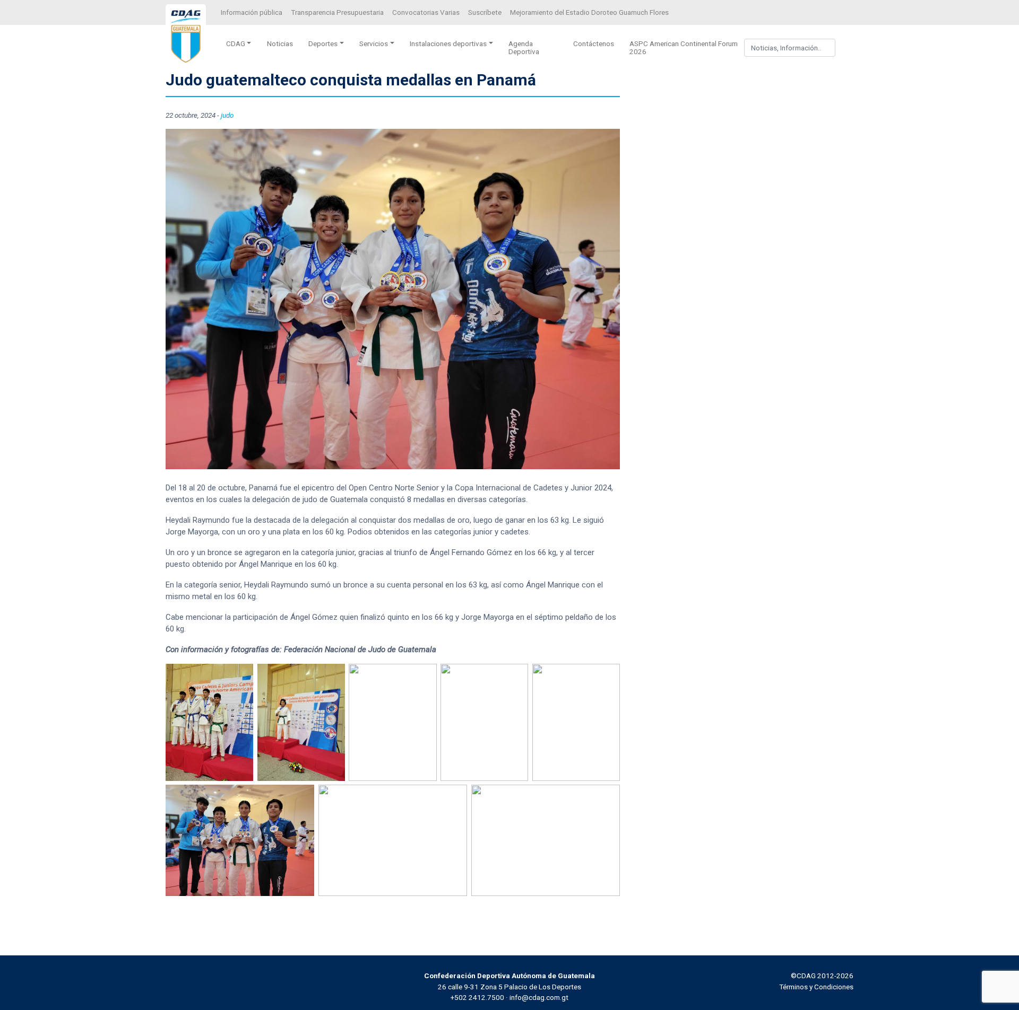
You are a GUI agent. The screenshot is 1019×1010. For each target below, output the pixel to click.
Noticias (280, 43)
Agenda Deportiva (523, 47)
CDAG (235, 43)
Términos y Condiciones (816, 986)
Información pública (251, 12)
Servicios (373, 43)
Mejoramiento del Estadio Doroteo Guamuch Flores (589, 12)
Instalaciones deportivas (448, 43)
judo (227, 115)
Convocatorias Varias (426, 12)
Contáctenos (593, 43)
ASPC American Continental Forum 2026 (683, 47)
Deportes (323, 43)
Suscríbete (485, 12)
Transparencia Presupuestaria (337, 12)
